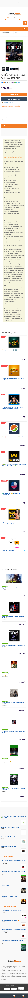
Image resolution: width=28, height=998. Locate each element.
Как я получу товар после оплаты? (10, 117)
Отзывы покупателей (9, 133)
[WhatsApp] (15, 82)
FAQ (18, 2)
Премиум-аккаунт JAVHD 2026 (8, 846)
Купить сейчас (14, 94)
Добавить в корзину (13, 99)
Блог (16, 32)
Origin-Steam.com (17, 985)
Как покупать (22, 2)
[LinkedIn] (9, 82)
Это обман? (4, 114)
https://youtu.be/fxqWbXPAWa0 (13, 157)
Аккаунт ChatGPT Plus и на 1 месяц (9, 836)
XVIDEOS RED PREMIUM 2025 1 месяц (10, 827)
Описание (7, 126)
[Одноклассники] (4, 82)
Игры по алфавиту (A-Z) (7, 32)
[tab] (14, 126)
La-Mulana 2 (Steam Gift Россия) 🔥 (10, 920)
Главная (4, 2)
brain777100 (17, 72)
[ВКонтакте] (2, 82)
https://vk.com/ (15, 19)
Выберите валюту (12, 5)
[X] (7, 82)
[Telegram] (19, 82)
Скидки (5, 130)
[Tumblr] (11, 82)
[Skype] (17, 82)
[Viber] (13, 82)
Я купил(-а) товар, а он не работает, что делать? (13, 119)
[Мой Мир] (5, 82)
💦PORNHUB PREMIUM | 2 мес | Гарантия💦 (13, 910)
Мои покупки (21, 4)
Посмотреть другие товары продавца (10, 106)
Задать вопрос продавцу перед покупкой (11, 105)
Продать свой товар (12, 2)
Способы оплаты (6, 35)
